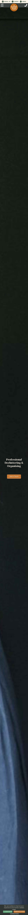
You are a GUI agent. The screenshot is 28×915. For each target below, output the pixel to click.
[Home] (14, 7)
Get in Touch (14, 476)
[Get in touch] (26, 5)
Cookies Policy (14, 913)
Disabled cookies (19, 911)
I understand (8, 911)
